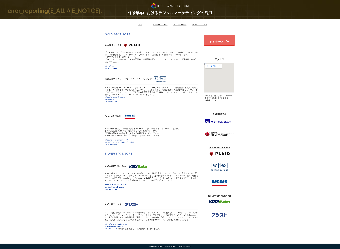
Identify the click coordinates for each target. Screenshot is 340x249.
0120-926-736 (111, 189)
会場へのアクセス (199, 24)
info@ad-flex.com (112, 99)
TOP (140, 24)
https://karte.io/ (111, 68)
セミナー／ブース (160, 24)
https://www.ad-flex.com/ (115, 97)
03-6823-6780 (111, 101)
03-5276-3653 (111, 229)
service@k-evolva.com (114, 187)
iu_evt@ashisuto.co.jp (114, 226)
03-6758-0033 (111, 144)
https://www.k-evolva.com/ (116, 185)
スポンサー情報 (179, 24)
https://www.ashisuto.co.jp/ (116, 224)
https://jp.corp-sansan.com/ (116, 140)
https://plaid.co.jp (112, 66)
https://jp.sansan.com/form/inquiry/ (119, 142)
